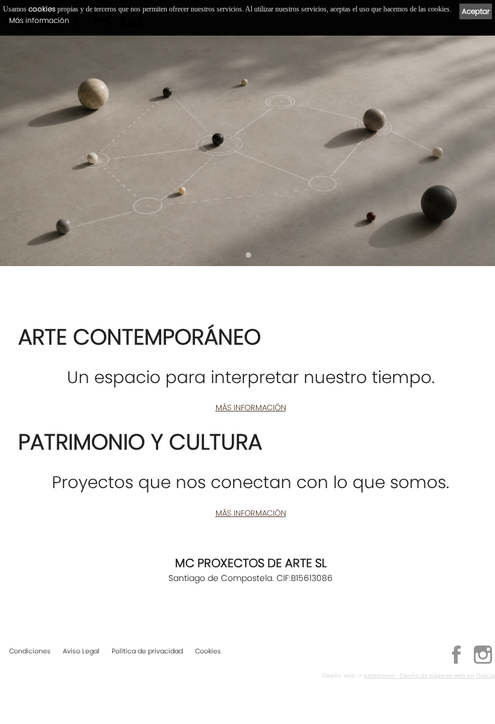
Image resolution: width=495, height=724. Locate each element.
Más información (39, 20)
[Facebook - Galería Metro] (456, 662)
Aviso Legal (81, 651)
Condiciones (30, 651)
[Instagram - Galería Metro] (483, 662)
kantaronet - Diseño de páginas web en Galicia (429, 675)
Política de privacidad (147, 651)
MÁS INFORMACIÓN (251, 407)
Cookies (208, 651)
